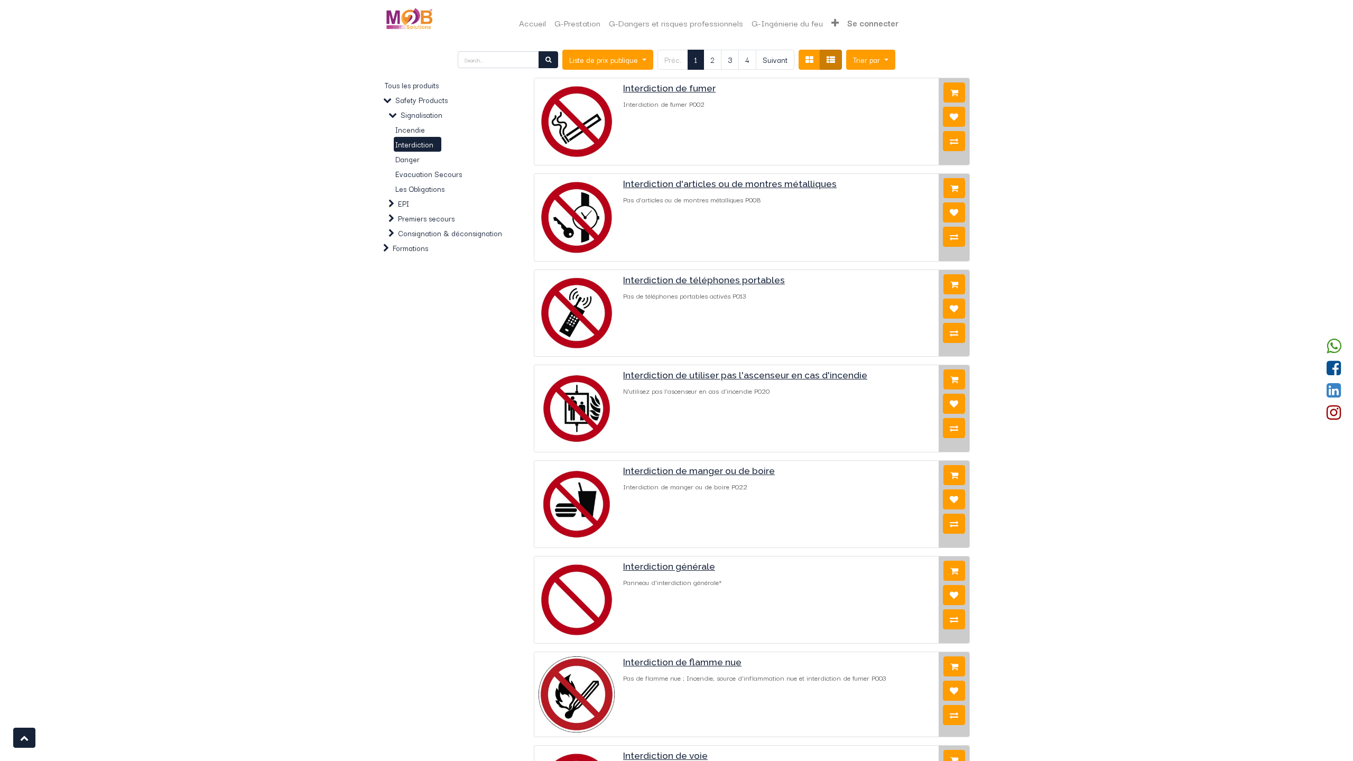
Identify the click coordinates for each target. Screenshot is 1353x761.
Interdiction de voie (665, 755)
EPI (403, 203)
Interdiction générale (669, 566)
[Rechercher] (548, 59)
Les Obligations (419, 188)
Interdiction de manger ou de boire (699, 470)
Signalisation (421, 114)
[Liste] (831, 60)
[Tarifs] (809, 60)
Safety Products (421, 100)
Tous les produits (412, 85)
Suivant (775, 60)
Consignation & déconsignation (450, 233)
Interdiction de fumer (669, 88)
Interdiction (414, 144)
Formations (410, 248)
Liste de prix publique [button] (604, 60)
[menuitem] (532, 23)
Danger (407, 159)
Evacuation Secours (428, 174)
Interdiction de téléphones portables (704, 279)
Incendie (410, 129)
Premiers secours (426, 218)
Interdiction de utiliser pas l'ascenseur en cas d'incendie (745, 374)
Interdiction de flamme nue (682, 661)
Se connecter (873, 22)
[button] (835, 23)
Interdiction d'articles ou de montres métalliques (730, 183)
